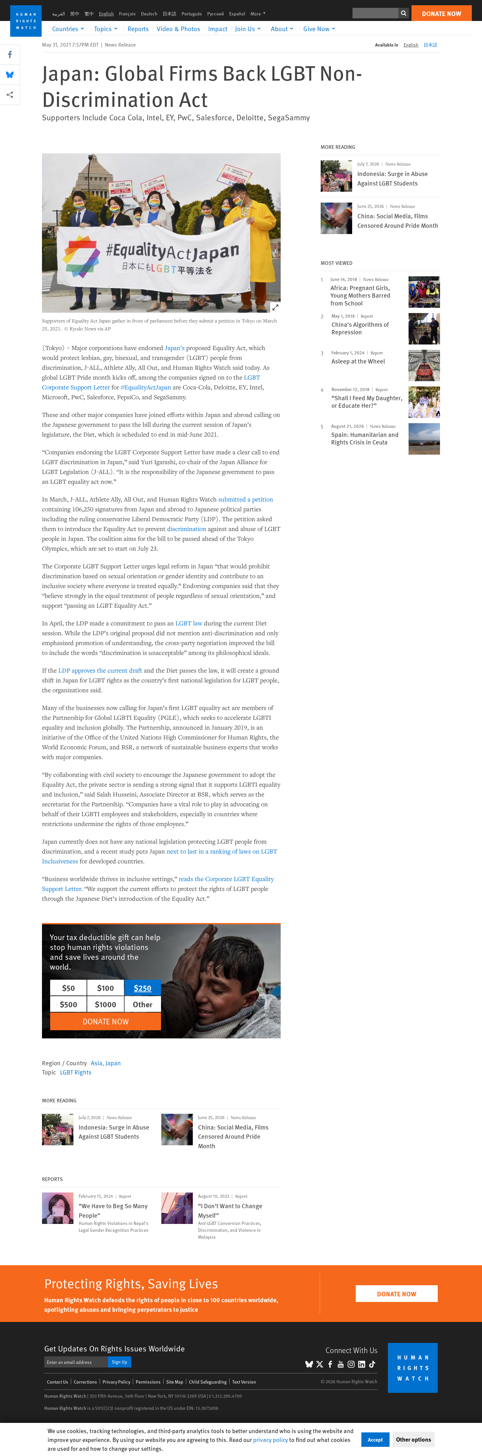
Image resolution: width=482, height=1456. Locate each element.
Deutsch (149, 13)
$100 (105, 987)
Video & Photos (178, 28)
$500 (68, 1004)
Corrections (85, 1382)
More (260, 13)
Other (142, 1004)
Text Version (244, 1382)
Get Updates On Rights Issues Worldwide (114, 1348)
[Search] (403, 13)
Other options (413, 1439)
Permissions (148, 1382)
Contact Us (57, 1382)
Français (127, 13)
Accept (375, 1439)
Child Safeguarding (208, 1382)
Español (237, 13)
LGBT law (189, 623)
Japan (113, 1062)
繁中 (89, 13)
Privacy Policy (116, 1382)
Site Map (174, 1382)
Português (192, 13)
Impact (217, 28)
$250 (142, 987)
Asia (96, 1062)
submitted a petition (245, 499)
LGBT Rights (75, 1072)
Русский (215, 13)
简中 (74, 13)
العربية (58, 13)
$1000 (105, 1004)
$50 (68, 987)
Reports (138, 28)
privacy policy (270, 1439)
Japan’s (175, 348)
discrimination (186, 528)
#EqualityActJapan (147, 387)
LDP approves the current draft (100, 670)
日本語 (169, 13)
